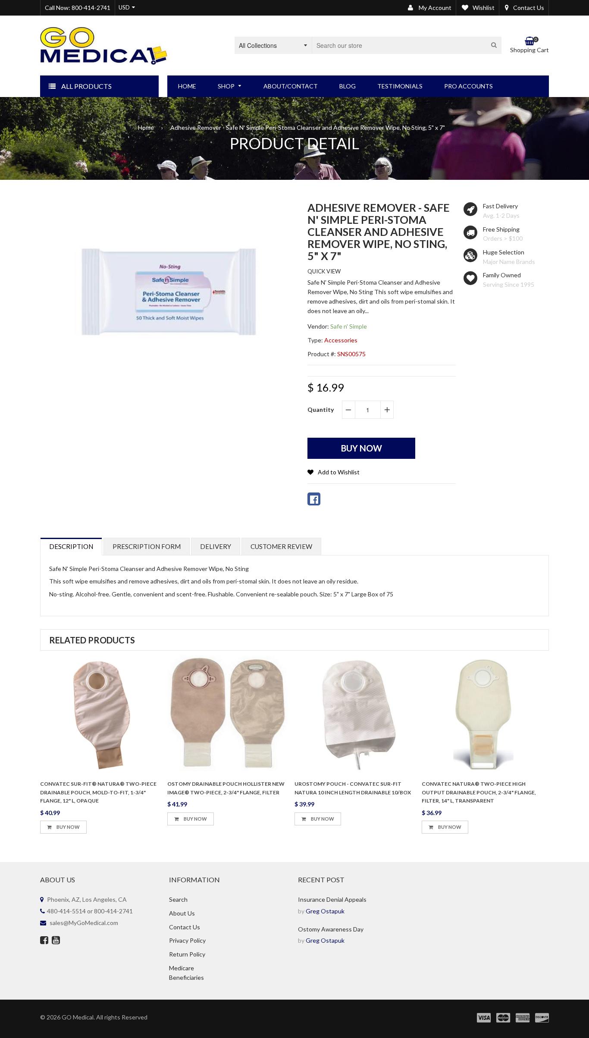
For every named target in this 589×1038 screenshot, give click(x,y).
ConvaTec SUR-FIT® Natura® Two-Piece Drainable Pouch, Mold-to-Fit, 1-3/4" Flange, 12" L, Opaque (98, 792)
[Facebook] (44, 941)
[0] (313, 498)
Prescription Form (147, 546)
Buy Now (68, 827)
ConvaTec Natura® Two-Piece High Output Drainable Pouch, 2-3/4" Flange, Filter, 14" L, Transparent (479, 792)
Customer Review (281, 546)
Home (146, 127)
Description (71, 546)
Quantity (320, 409)
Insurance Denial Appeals (332, 899)
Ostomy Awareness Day (330, 929)
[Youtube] (56, 941)
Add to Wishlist (339, 472)
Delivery (215, 546)
